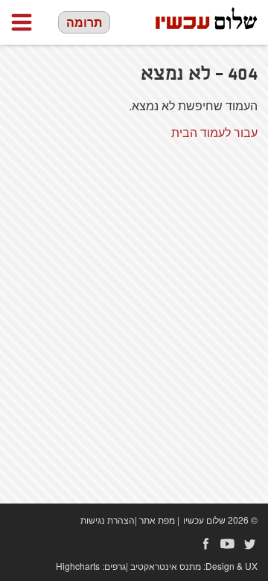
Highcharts (78, 565)
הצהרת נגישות (107, 519)
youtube (227, 543)
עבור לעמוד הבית (214, 132)
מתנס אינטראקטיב (165, 565)
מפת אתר (157, 519)
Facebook (205, 543)
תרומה (84, 22)
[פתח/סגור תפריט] (21, 22)
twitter (250, 543)
